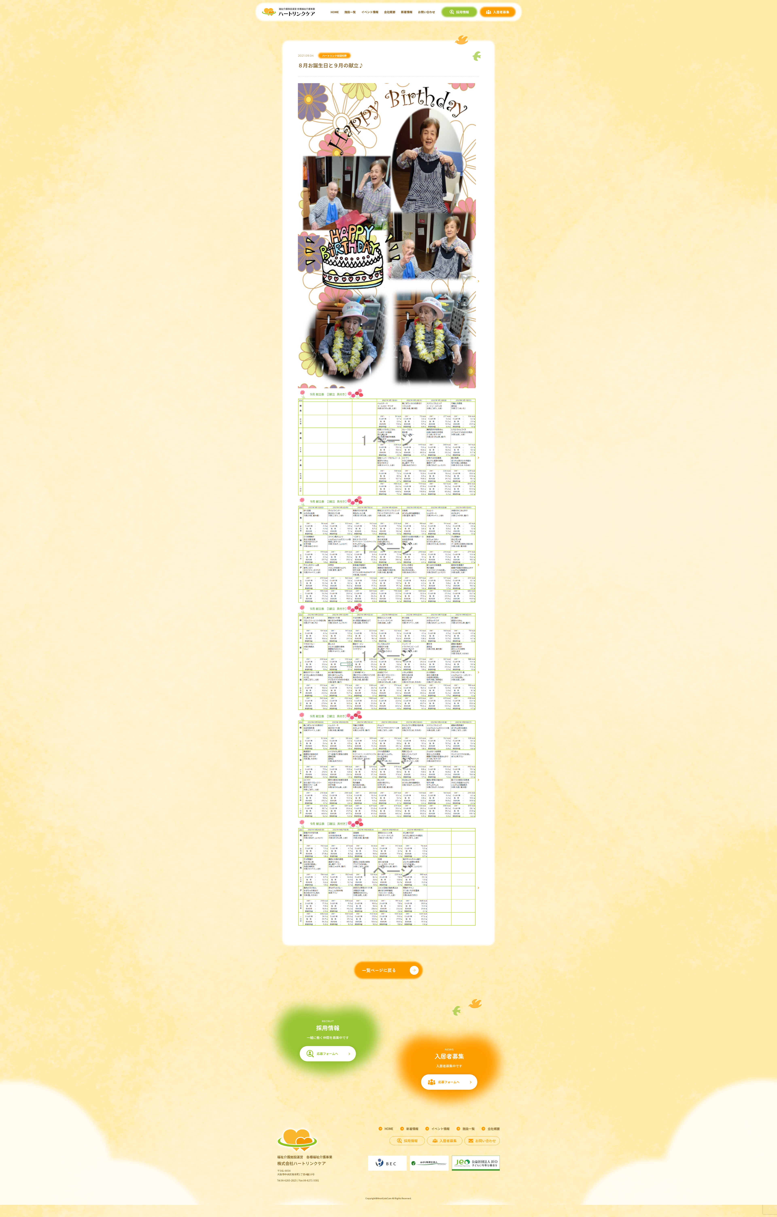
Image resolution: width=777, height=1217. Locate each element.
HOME (335, 12)
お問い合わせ (426, 12)
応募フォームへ (327, 1053)
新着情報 (406, 12)
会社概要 (389, 12)
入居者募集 (501, 12)
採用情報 (462, 12)
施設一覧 (350, 12)
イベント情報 (369, 12)
